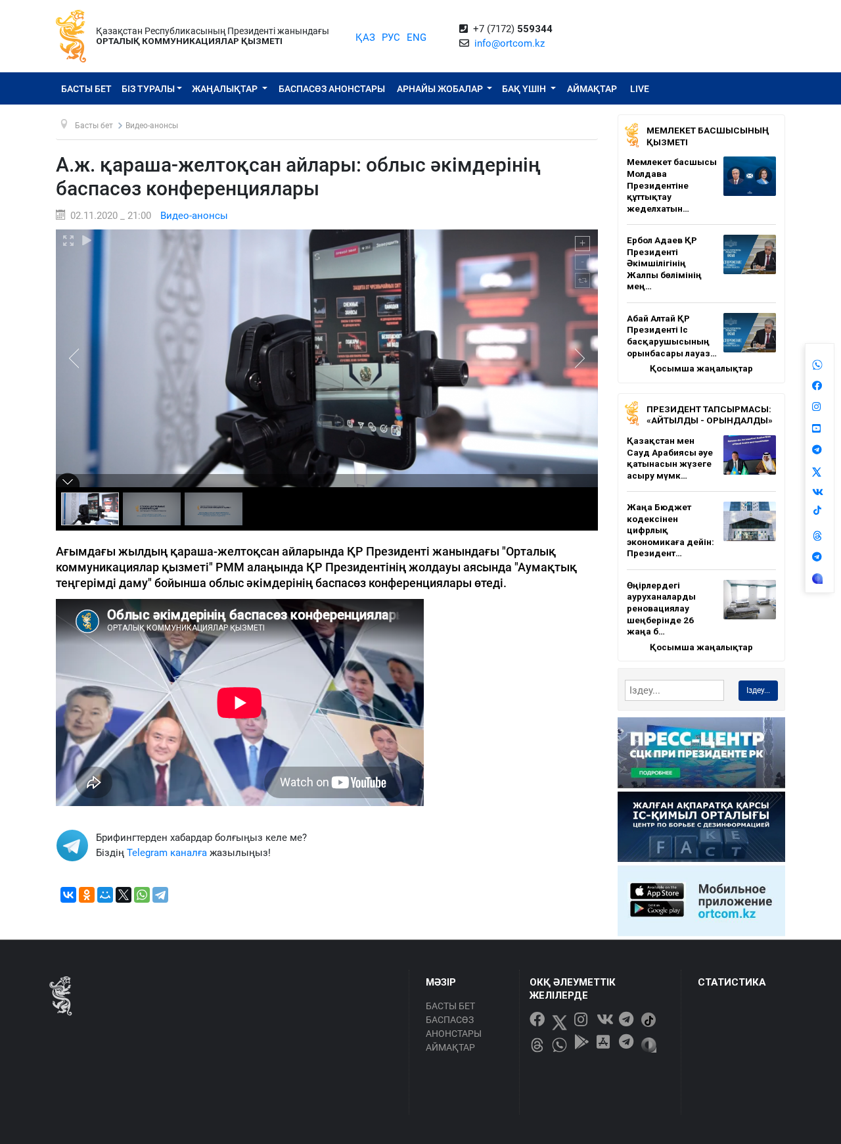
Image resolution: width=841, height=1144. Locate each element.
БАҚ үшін (525, 88)
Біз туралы (148, 88)
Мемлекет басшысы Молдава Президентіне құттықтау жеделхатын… (672, 184)
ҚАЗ (365, 37)
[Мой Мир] (105, 895)
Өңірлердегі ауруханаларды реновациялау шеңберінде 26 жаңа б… (661, 608)
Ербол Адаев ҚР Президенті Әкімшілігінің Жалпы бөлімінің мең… (664, 263)
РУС (391, 37)
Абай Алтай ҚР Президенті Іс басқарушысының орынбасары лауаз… (672, 335)
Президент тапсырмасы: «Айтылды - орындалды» (710, 415)
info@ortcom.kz (509, 43)
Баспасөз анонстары (332, 88)
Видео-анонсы (194, 216)
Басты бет (86, 88)
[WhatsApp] (142, 895)
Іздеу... (758, 690)
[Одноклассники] (87, 895)
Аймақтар (592, 88)
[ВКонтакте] (68, 895)
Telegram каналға (167, 853)
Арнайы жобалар (441, 88)
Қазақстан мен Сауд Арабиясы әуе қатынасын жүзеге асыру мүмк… (670, 458)
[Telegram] (160, 895)
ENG (416, 37)
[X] (123, 895)
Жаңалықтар (226, 88)
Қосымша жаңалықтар (701, 368)
